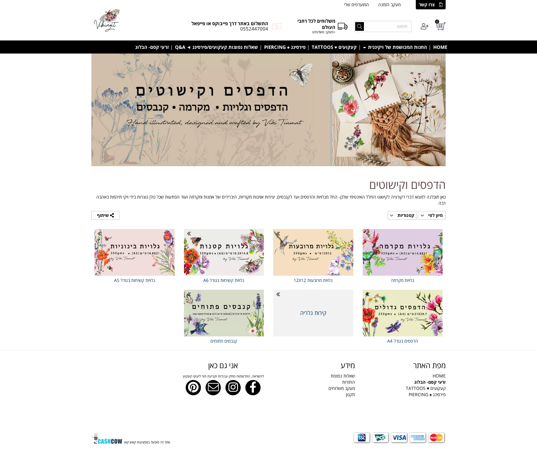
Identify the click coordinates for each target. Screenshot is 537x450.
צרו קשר (427, 4)
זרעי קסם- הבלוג (152, 47)
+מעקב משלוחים (323, 32)
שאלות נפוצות (343, 376)
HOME (440, 47)
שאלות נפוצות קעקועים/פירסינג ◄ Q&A (216, 47)
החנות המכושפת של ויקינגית (397, 47)
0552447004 (254, 29)
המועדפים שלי (356, 4)
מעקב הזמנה (389, 4)
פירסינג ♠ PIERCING (284, 47)
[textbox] (314, 382)
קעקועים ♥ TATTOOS (334, 47)
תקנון (350, 394)
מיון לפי (435, 215)
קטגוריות (405, 215)
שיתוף (103, 215)
